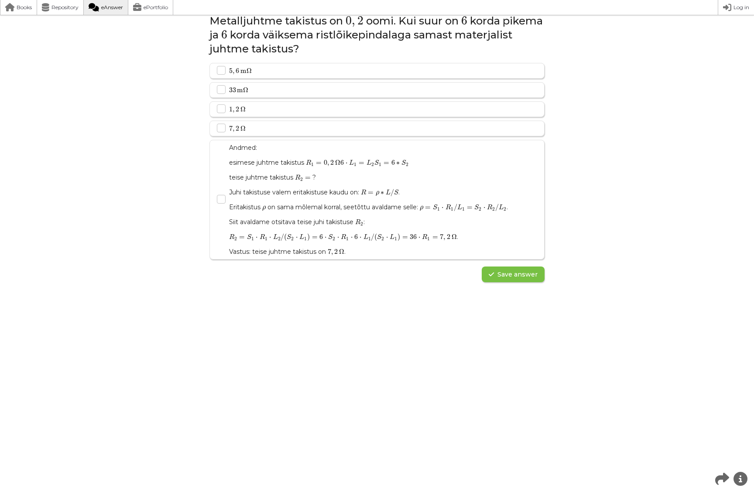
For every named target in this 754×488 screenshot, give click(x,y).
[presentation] (354, 22)
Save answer (517, 274)
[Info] (740, 479)
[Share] (722, 479)
